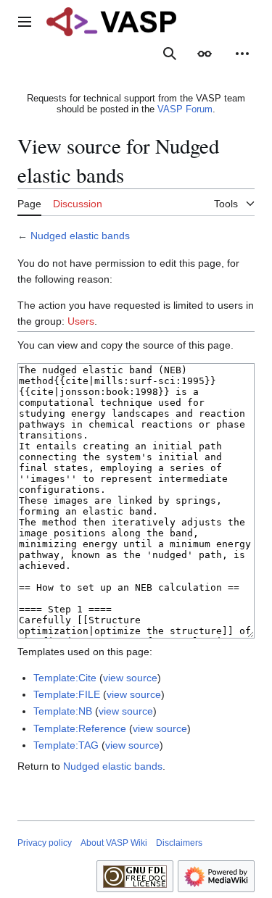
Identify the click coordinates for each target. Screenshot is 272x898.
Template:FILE (66, 694)
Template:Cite (64, 677)
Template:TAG (66, 745)
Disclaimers (179, 843)
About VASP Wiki (114, 843)
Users (80, 321)
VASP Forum (185, 109)
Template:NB (62, 711)
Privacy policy (44, 843)
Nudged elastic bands (80, 235)
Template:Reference (79, 728)
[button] (25, 22)
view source (130, 677)
